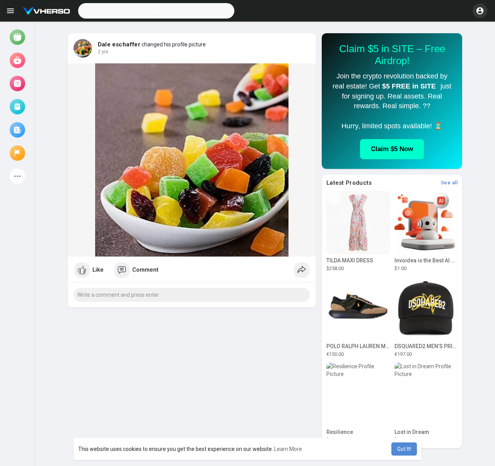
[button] (156, 11)
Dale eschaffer (119, 44)
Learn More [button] (288, 449)
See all (449, 182)
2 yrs (103, 51)
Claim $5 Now (392, 149)
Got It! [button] (404, 449)
